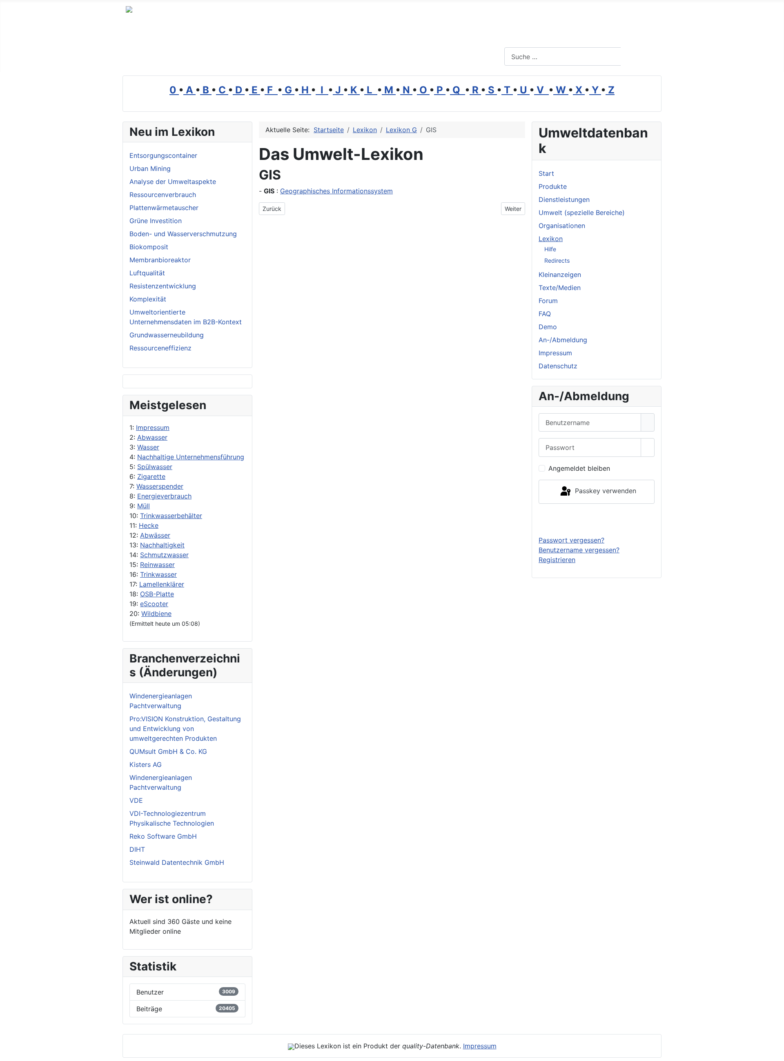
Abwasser (152, 437)
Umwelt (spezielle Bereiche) (582, 212)
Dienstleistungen (564, 199)
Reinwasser (157, 564)
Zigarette (151, 476)
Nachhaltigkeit (162, 545)
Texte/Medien (560, 288)
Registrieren (557, 560)
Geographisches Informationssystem (336, 191)
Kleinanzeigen (560, 274)
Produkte (553, 186)
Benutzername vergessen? (579, 550)
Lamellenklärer (161, 584)
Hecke (148, 525)
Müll (143, 506)
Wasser (148, 447)
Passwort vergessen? (571, 540)
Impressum (152, 427)
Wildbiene (156, 613)
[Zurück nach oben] (773, 1050)
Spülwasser (154, 467)
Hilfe (550, 249)
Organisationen (562, 226)
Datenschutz (558, 366)
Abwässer (155, 535)
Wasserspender (159, 486)
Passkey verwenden (604, 491)
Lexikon (551, 239)
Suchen (640, 57)
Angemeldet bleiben (579, 468)
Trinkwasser (158, 574)
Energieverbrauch (164, 496)
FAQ (545, 314)
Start (546, 173)
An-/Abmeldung (563, 340)
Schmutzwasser (164, 555)
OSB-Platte (157, 594)
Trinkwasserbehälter (171, 516)
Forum (548, 301)
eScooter (154, 604)
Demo (548, 327)
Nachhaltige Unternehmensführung (190, 457)
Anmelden (596, 519)
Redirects (557, 260)
